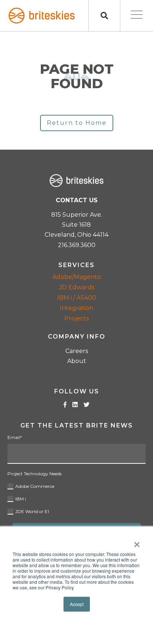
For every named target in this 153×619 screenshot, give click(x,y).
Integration (76, 308)
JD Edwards (76, 287)
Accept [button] (77, 604)
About (76, 361)
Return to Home (77, 122)
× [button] (137, 542)
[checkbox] (76, 498)
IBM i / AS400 (76, 297)
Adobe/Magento (76, 276)
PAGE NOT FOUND (77, 76)
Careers (76, 351)
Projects (76, 318)
